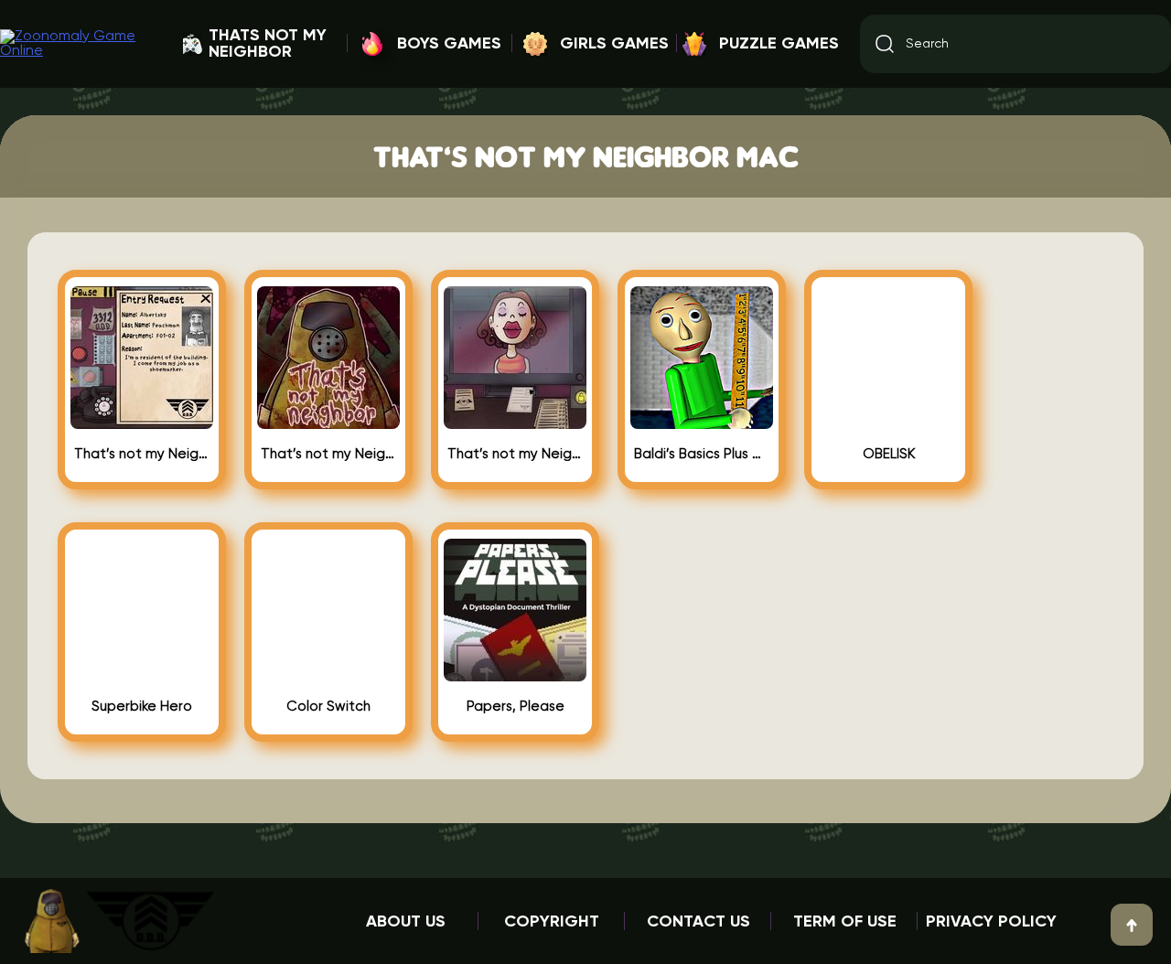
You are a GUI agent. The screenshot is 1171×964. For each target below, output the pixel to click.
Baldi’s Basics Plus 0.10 (701, 454)
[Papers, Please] (515, 674)
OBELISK (889, 454)
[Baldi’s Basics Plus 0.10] (701, 421)
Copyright (551, 922)
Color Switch (328, 706)
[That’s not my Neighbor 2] (141, 421)
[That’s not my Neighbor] (328, 421)
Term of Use (845, 922)
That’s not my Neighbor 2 (141, 454)
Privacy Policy (991, 922)
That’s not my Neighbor (328, 454)
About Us (406, 922)
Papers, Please (515, 706)
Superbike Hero (141, 706)
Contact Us (698, 922)
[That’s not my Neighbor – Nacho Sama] (515, 421)
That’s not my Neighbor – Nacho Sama (515, 454)
